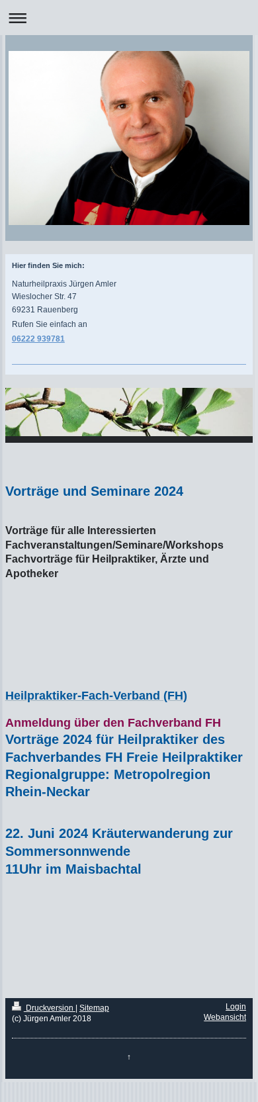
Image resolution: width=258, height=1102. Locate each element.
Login (236, 1006)
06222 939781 (38, 339)
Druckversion (49, 1008)
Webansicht (225, 1017)
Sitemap (94, 1008)
